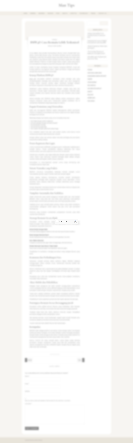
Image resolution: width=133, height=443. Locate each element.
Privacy (74, 223)
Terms (76, 223)
